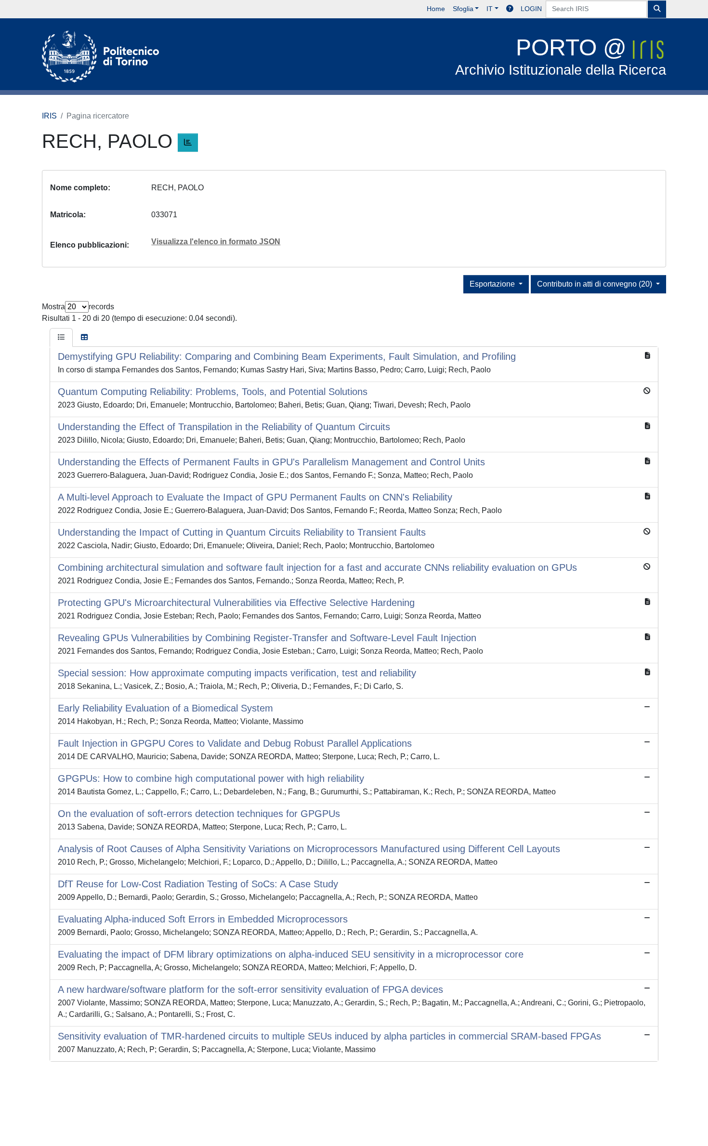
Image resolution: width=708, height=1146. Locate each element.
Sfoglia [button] (463, 9)
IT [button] (489, 9)
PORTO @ (560, 56)
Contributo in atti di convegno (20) (595, 284)
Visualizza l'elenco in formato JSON (215, 241)
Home (436, 9)
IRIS (49, 116)
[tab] (61, 337)
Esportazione (493, 284)
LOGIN (531, 9)
